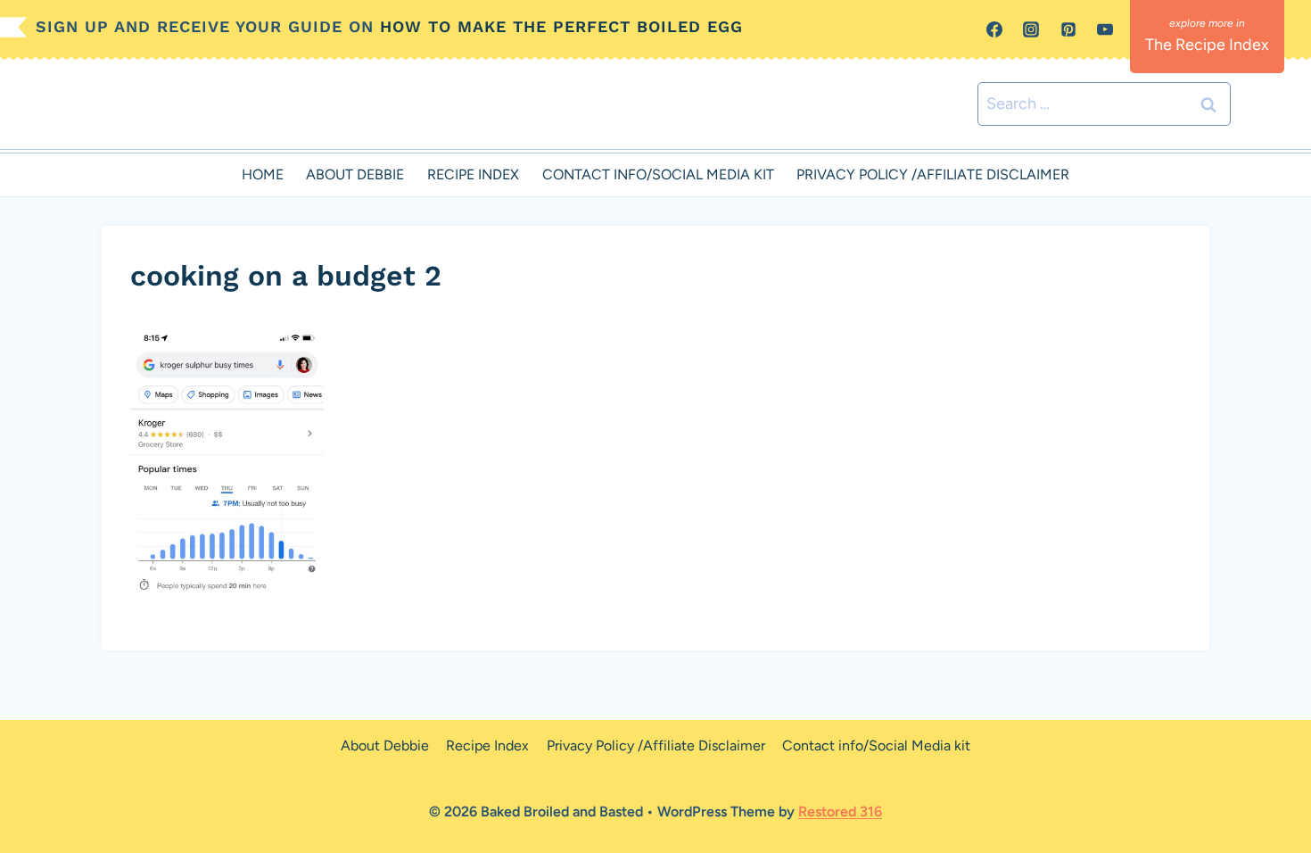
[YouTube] (1105, 29)
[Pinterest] (1068, 29)
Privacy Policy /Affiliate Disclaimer (932, 174)
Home (263, 174)
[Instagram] (1031, 29)
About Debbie (355, 174)
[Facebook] (994, 29)
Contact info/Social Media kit (658, 174)
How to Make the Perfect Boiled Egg (561, 26)
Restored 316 (840, 811)
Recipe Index (473, 174)
